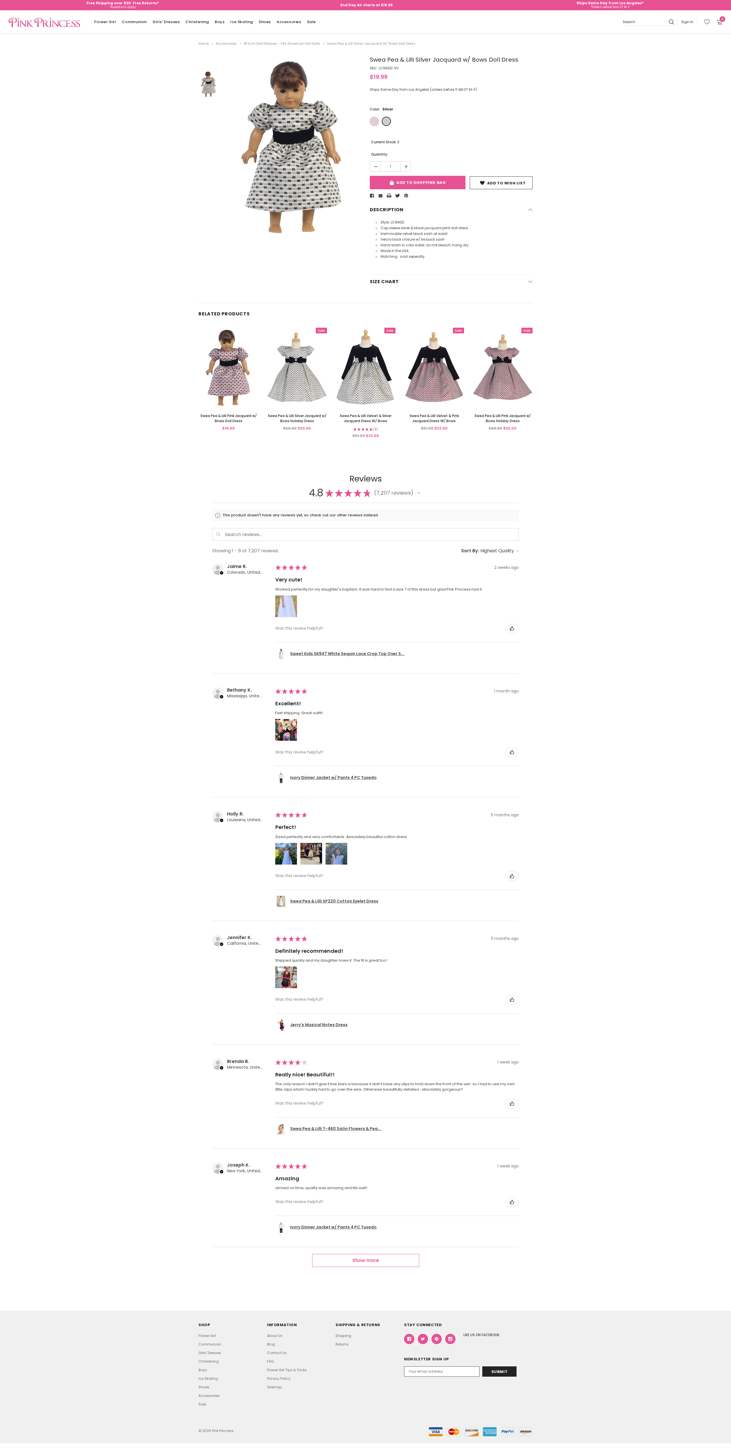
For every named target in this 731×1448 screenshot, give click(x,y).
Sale (311, 22)
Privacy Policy (278, 1378)
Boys (219, 22)
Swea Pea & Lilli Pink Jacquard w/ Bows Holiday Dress (503, 418)
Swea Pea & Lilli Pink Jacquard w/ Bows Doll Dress (228, 418)
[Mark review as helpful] (512, 628)
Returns (342, 1344)
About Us (274, 1335)
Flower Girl (105, 22)
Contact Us (277, 1352)
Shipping (343, 1335)
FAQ (270, 1361)
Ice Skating (241, 22)
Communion (134, 22)
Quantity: (379, 154)
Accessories (289, 22)
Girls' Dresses (166, 22)
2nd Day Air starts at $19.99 (366, 5)
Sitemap (274, 1387)
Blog (271, 1344)
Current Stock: (385, 142)
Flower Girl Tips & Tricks (287, 1370)
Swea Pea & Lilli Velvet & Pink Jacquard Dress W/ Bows (434, 418)
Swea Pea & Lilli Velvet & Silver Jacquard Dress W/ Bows (365, 418)
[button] (418, 493)
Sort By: (470, 550)
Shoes (265, 22)
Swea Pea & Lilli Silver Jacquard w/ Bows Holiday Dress (297, 418)
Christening (197, 22)
